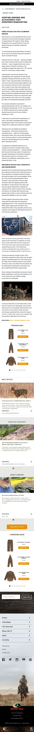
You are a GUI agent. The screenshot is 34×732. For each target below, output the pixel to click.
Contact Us (6, 652)
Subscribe (27, 597)
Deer (3, 413)
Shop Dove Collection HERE (17, 4)
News (16, 464)
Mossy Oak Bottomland (8, 464)
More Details (23, 336)
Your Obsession (9, 9)
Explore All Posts (17, 526)
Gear (6, 516)
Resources (6, 646)
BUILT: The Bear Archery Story (20, 320)
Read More (5, 411)
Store (4, 649)
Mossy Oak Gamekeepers (12, 413)
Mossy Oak (21, 464)
